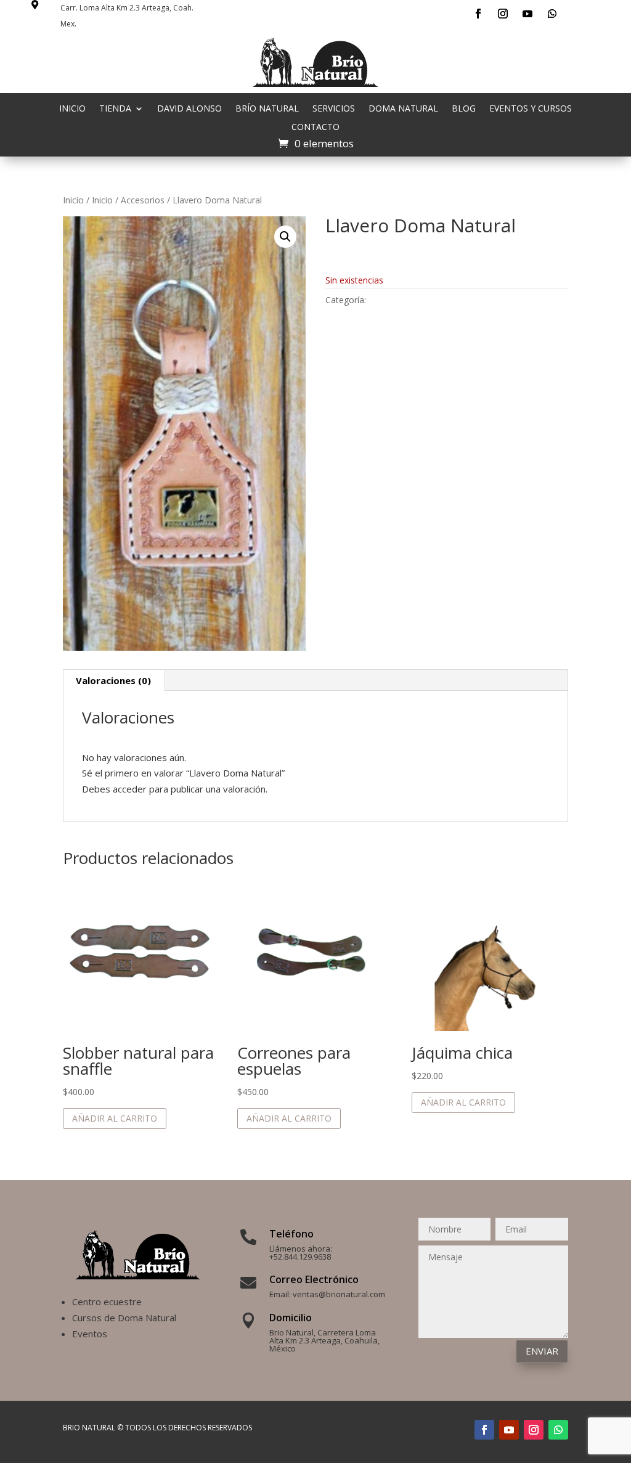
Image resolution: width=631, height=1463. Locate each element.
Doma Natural (403, 109)
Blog (464, 109)
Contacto (315, 127)
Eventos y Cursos (530, 109)
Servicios (333, 109)
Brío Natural (267, 109)
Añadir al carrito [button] (114, 1118)
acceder (130, 789)
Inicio (72, 109)
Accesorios (143, 200)
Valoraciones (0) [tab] (113, 680)
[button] (285, 237)
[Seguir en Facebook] (478, 13)
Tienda (115, 109)
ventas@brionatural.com (339, 1294)
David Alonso (189, 109)
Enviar (542, 1351)
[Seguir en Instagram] (503, 13)
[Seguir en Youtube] (527, 13)
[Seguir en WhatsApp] (552, 13)
